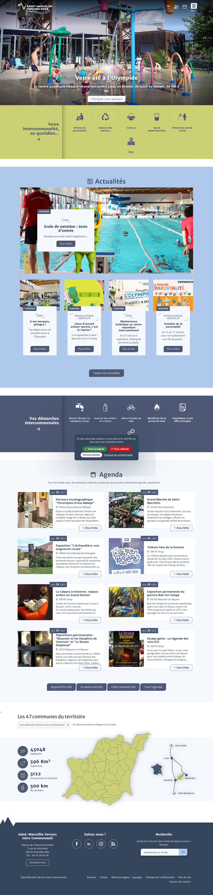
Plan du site (184, 877)
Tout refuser (121, 449)
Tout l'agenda (153, 687)
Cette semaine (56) (123, 687)
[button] (168, 7)
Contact (104, 877)
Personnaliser (91, 455)
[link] (185, 7)
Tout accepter (96, 449)
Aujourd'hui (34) (61, 687)
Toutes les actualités (106, 373)
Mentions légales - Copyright (126, 877)
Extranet (91, 877)
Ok (183, 851)
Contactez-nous (37, 862)
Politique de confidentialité (160, 877)
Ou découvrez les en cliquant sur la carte (94, 724)
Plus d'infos (66, 243)
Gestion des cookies (180, 881)
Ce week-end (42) (91, 687)
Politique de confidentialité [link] (118, 454)
